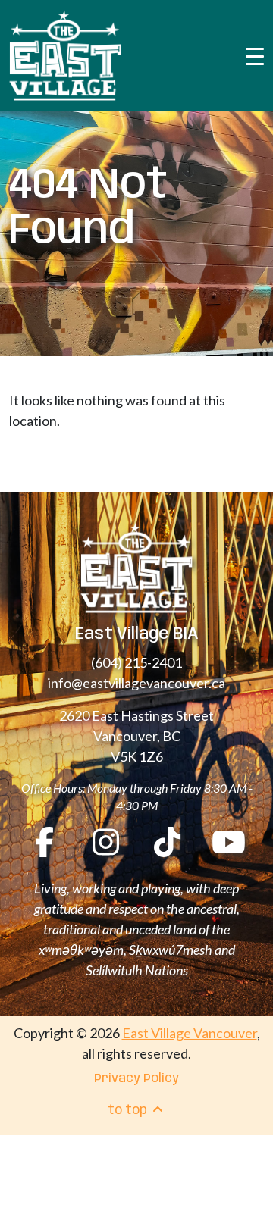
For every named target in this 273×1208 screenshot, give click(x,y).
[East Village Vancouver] (65, 55)
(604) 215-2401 (136, 662)
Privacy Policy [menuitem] (136, 1078)
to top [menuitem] (129, 1110)
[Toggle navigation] (255, 55)
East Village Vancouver (189, 1033)
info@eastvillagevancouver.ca (136, 682)
